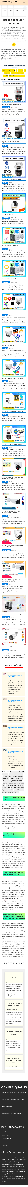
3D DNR (13, 70)
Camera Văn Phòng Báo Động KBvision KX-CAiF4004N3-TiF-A (13, 546)
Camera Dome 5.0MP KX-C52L (10, 312)
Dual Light (20, 70)
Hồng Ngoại (7, 73)
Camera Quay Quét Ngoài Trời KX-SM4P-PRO (13, 141)
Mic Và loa (4, 70)
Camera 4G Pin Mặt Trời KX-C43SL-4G (13, 411)
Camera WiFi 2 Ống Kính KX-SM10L (11, 104)
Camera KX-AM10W (7, 214)
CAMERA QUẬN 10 (10, 2)
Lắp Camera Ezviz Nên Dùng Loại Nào (14, 1004)
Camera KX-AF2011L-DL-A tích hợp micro (13, 647)
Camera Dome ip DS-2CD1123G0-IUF (12, 781)
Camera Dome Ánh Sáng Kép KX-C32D (12, 378)
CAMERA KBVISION (6, 1138)
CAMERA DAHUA (6, 1131)
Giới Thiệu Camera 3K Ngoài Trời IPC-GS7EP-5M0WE (13, 791)
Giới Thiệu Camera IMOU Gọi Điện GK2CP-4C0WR (15, 728)
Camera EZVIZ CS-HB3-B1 (16, 774)
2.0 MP (18, 73)
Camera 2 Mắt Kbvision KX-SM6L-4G (12, 444)
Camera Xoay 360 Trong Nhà (10, 79)
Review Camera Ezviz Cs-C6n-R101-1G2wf (16, 752)
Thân (10, 75)
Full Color (13, 73)
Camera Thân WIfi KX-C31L (9, 279)
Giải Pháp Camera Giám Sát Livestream (15, 676)
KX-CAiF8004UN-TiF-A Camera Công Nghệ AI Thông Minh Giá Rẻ (12, 478)
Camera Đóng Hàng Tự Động (14, 976)
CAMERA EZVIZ (5, 1149)
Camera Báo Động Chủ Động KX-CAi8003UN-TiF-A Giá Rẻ (11, 580)
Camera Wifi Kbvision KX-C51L (10, 246)
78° (25, 70)
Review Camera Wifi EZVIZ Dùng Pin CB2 (15, 701)
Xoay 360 (6, 75)
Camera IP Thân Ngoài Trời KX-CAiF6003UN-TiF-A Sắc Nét (11, 512)
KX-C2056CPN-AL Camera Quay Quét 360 (13, 614)
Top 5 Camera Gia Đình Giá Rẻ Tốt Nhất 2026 (14, 1060)
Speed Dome (21, 75)
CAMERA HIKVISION (6, 1135)
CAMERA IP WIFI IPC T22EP (16, 778)
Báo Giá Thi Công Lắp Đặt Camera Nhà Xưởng (14, 1033)
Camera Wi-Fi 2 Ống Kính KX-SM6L (11, 179)
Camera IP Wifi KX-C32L (8, 345)
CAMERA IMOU (5, 1145)
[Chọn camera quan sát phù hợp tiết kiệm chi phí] (24, 8)
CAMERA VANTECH (6, 1142)
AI (16, 70)
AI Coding (15, 75)
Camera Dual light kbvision (14, 65)
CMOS (22, 73)
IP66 (10, 70)
